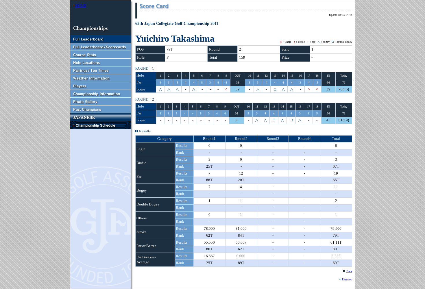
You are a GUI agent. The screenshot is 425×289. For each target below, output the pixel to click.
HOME (80, 5)
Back (349, 271)
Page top (347, 279)
